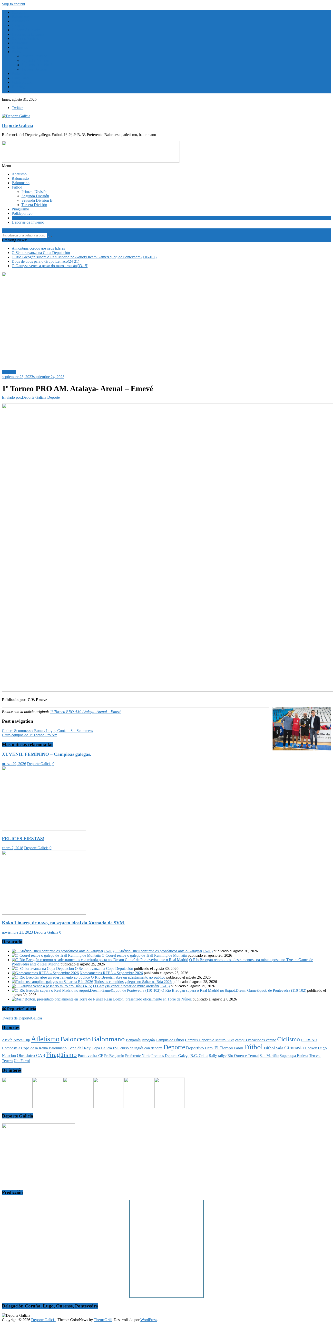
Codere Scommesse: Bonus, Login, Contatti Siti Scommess (47, 731)
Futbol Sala (20, 74)
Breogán (148, 1040)
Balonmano (20, 21)
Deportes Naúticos (26, 38)
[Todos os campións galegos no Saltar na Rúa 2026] (52, 982)
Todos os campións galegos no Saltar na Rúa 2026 (133, 982)
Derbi (209, 1048)
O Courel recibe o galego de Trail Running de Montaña (144, 955)
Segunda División (35, 60)
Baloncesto (20, 17)
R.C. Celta (199, 1055)
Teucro (7, 1061)
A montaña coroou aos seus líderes (38, 248)
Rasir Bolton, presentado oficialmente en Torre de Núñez (148, 999)
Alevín (7, 1040)
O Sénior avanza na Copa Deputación (41, 253)
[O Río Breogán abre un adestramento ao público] (51, 977)
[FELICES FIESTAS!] (44, 829)
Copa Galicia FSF (105, 1048)
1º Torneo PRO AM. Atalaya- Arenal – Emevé (85, 712)
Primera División (34, 56)
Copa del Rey (79, 1048)
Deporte (53, 397)
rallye (222, 1056)
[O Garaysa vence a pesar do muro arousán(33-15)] (52, 986)
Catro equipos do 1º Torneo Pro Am (29, 735)
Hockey (311, 1048)
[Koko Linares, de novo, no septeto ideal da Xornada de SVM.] (44, 913)
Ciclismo (18, 25)
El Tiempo (20, 47)
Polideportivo (22, 82)
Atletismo (19, 12)
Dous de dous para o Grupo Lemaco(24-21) (45, 261)
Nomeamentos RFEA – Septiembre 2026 (111, 973)
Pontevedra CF (90, 1055)
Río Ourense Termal (243, 1056)
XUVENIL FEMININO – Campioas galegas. (46, 754)
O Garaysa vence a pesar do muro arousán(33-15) (50, 266)
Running (18, 87)
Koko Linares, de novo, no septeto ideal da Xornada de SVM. (63, 922)
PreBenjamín (114, 1056)
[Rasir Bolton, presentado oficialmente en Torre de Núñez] (57, 999)
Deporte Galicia (17, 125)
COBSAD (309, 1040)
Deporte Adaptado (26, 30)
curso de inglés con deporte (141, 1048)
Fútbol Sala (273, 1048)
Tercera (315, 1056)
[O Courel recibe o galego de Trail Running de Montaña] (56, 955)
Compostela (11, 1048)
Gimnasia (294, 1048)
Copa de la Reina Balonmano (44, 1048)
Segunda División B (37, 65)
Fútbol (17, 52)
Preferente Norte (137, 1056)
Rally (213, 1056)
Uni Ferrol (22, 1061)
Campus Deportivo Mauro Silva (209, 1040)
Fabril (238, 1048)
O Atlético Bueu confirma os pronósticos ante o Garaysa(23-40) (164, 951)
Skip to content (13, 4)
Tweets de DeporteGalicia (22, 1018)
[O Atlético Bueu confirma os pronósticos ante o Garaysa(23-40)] (63, 951)
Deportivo (195, 1047)
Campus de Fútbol (170, 1040)
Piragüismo (20, 78)
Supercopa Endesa (294, 1056)
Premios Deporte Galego (170, 1056)
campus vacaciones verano (255, 1040)
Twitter (17, 108)
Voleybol (19, 91)
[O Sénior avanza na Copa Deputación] (43, 968)
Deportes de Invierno (28, 34)
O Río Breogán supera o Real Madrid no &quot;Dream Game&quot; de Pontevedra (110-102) (84, 257)
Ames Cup (21, 1040)
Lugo (322, 1048)
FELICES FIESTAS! (23, 838)
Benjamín (133, 1040)
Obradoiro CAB (31, 1055)
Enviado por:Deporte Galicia (24, 397)
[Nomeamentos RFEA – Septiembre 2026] (45, 973)
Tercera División (34, 69)
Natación (9, 1056)
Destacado (20, 43)
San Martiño (269, 1056)
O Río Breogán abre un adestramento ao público (128, 977)
